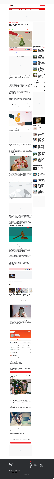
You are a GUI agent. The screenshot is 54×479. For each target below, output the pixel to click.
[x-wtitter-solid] (29, 49)
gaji (16, 52)
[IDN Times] (11, 5)
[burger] (44, 7)
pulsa (22, 52)
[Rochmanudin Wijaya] (10, 284)
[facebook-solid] (27, 49)
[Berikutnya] (32, 326)
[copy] (30, 49)
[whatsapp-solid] (25, 49)
